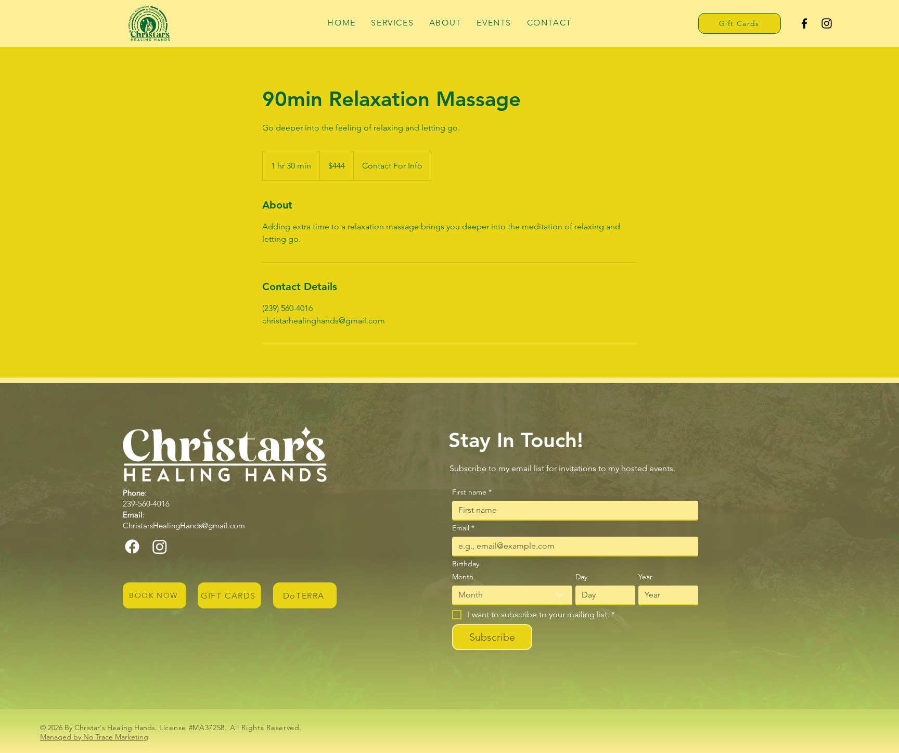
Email (463, 528)
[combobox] (512, 595)
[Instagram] (826, 23)
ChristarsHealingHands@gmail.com (184, 525)
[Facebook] (804, 23)
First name (472, 492)
